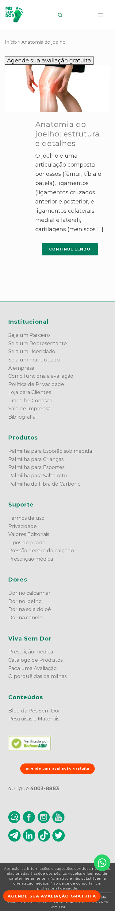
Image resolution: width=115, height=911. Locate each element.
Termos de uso (26, 518)
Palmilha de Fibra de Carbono (44, 484)
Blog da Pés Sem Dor (34, 711)
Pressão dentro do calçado (41, 551)
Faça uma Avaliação (32, 668)
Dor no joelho (25, 601)
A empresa (21, 368)
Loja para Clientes (29, 392)
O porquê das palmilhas (37, 676)
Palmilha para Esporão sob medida (50, 451)
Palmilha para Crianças (35, 459)
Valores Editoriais (28, 534)
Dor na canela (25, 618)
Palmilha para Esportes (36, 467)
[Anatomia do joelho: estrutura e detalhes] (57, 88)
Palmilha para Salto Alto (37, 476)
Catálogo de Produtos (35, 660)
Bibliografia (22, 417)
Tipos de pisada (26, 543)
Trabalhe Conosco (30, 401)
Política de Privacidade (36, 384)
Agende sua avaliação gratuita (49, 60)
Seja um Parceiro (29, 335)
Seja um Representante (37, 343)
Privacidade (22, 526)
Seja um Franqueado (34, 360)
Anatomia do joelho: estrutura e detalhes (67, 134)
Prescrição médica (30, 559)
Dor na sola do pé (29, 609)
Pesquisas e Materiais (33, 719)
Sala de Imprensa (29, 409)
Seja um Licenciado (31, 351)
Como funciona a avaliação (40, 376)
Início (11, 42)
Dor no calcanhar (29, 593)
